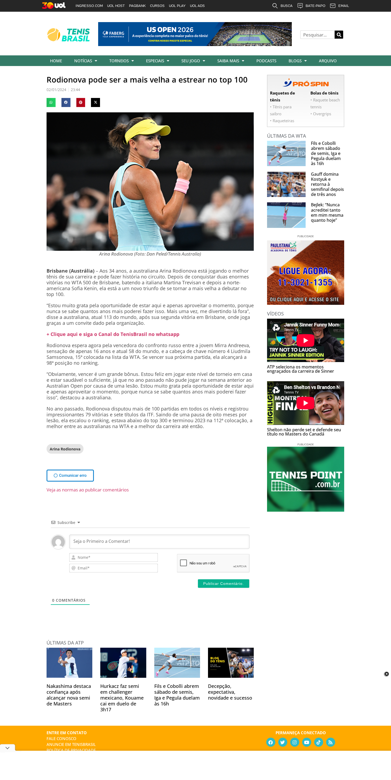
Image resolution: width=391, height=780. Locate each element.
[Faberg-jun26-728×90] (195, 44)
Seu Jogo (190, 60)
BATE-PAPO (315, 6)
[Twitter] (282, 742)
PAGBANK (137, 6)
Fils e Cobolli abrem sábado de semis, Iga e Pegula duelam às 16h (177, 695)
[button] (51, 102)
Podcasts (266, 60)
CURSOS (157, 6)
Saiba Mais (228, 60)
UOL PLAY (177, 6)
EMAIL (343, 6)
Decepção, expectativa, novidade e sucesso (230, 692)
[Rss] (330, 742)
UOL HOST (116, 6)
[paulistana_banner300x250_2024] (305, 303)
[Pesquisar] (339, 35)
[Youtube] (306, 742)
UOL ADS (197, 6)
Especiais (155, 60)
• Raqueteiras (282, 120)
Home (56, 60)
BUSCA (287, 6)
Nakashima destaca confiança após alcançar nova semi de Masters (69, 695)
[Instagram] (294, 742)
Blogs (295, 60)
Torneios (119, 60)
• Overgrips (320, 113)
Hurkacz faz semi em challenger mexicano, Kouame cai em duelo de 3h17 (122, 698)
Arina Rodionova (65, 448)
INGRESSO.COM (89, 6)
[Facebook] (270, 742)
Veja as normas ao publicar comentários (88, 490)
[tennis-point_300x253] (305, 510)
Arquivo (328, 60)
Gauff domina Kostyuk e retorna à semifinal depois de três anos (327, 184)
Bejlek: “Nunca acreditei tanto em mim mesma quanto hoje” (327, 212)
